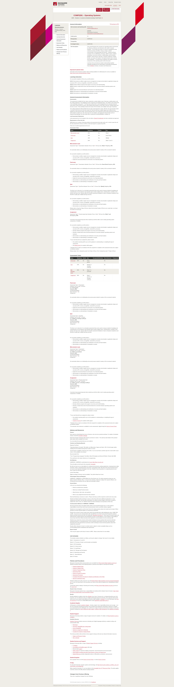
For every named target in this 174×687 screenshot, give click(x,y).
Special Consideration (99, 118)
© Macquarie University (57, 685)
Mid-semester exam (75, 132)
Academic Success (77, 420)
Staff (120, 5)
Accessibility (108, 685)
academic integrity (85, 605)
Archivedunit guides (106, 10)
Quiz (72, 138)
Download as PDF (115, 24)
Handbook (100, 2)
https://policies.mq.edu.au (110, 563)
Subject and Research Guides (79, 636)
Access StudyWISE (77, 628)
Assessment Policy (77, 571)
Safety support (76, 650)
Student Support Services (92, 643)
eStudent (90, 596)
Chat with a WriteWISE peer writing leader (82, 626)
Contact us (113, 685)
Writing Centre (77, 245)
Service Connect (101, 659)
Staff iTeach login (115, 8)
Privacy (104, 685)
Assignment (73, 140)
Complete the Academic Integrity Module (81, 631)
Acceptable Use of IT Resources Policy (102, 668)
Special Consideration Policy (79, 578)
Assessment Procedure (78, 575)
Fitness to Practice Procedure (79, 573)
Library (105, 2)
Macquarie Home (108, 5)
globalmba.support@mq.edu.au (102, 600)
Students (115, 5)
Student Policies (94, 580)
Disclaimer (100, 685)
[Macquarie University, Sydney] (60, 4)
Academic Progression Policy (79, 570)
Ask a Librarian (76, 637)
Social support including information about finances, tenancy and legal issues (89, 652)
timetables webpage (83, 435)
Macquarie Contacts (117, 2)
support (80, 648)
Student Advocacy (76, 654)
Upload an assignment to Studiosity (80, 629)
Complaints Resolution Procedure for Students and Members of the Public (89, 576)
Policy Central (102, 563)
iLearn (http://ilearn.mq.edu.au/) (96, 462)
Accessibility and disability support (80, 647)
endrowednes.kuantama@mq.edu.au (95, 33)
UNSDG (92, 65)
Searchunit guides (99, 10)
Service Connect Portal (111, 426)
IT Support (75, 645)
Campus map (118, 685)
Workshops (75, 624)
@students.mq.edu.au (97, 515)
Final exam (73, 135)
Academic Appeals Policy (78, 566)
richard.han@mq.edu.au (92, 28)
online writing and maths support (87, 609)
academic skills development (101, 609)
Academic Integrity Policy (78, 568)
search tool (74, 586)
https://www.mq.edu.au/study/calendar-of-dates (80, 73)
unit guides (93, 464)
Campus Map (110, 2)
